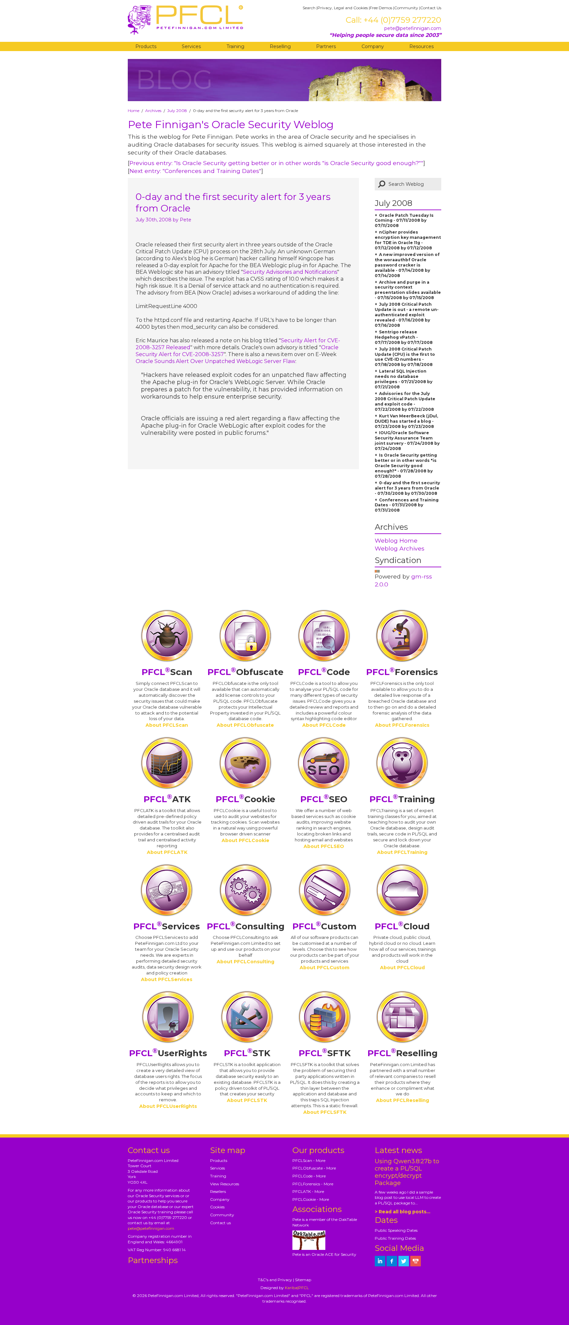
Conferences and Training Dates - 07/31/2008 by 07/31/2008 (407, 505)
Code (324, 672)
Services (191, 46)
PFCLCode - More (309, 1175)
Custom (324, 926)
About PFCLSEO (324, 846)
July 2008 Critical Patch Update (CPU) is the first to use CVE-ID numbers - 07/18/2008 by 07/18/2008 (405, 357)
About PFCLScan (167, 725)
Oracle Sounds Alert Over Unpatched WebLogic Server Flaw (215, 361)
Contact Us (430, 7)
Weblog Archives (399, 548)
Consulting (245, 926)
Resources (421, 46)
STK (247, 1053)
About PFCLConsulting (245, 962)
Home (133, 110)
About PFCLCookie (245, 840)
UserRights (168, 1053)
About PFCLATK (167, 852)
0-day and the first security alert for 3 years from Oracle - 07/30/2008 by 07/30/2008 (407, 488)
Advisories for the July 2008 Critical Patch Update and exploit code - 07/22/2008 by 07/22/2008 (405, 401)
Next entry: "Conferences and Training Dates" (195, 170)
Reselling (280, 46)
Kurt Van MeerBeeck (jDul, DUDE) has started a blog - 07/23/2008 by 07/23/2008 (406, 421)
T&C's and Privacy (275, 1279)
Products (145, 46)
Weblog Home (396, 540)
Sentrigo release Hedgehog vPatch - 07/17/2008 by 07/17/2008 (404, 337)
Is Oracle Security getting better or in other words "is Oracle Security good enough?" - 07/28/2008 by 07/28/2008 (406, 466)
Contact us (220, 1222)
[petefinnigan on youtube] (415, 1261)
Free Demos (381, 7)
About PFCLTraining (402, 852)
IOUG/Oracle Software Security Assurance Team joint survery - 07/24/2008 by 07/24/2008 (407, 440)
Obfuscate (245, 672)
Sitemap (303, 1279)
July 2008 (177, 110)
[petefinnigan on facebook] (392, 1261)
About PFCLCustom (324, 968)
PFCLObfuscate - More (314, 1168)
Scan (167, 672)
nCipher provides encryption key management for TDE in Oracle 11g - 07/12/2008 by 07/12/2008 (408, 240)
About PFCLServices (166, 979)
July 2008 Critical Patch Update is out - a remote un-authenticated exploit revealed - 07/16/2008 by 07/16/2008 (407, 315)
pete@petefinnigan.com (412, 28)
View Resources (224, 1183)
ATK (167, 799)
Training (235, 46)
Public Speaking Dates (396, 1230)
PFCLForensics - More (312, 1183)
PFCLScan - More (308, 1160)
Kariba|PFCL (297, 1287)
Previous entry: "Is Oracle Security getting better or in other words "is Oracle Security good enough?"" (276, 162)
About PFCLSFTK (324, 1112)
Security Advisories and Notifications (290, 272)
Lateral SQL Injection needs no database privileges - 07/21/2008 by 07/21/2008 (403, 379)
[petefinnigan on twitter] (403, 1261)
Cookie (245, 799)
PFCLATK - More (308, 1191)
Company (373, 46)
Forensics (402, 672)
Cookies (217, 1206)
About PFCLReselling (402, 1100)
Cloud (402, 926)
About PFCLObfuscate (245, 725)
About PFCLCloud (402, 968)
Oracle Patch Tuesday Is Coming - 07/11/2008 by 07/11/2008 (404, 220)
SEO (323, 799)
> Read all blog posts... (402, 1212)
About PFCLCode (324, 725)
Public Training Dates (395, 1238)
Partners (326, 46)
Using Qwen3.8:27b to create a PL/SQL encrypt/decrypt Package (407, 1172)
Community (406, 7)
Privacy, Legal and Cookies (342, 7)
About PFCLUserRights (168, 1106)
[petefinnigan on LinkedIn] (380, 1261)
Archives (153, 110)
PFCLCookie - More (310, 1199)
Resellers (218, 1191)
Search (309, 7)
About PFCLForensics (402, 725)
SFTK (325, 1053)
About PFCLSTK (247, 1100)
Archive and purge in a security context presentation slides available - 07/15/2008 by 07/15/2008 (408, 290)
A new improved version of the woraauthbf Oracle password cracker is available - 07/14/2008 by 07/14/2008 (407, 265)
